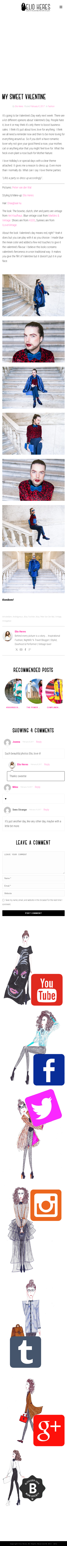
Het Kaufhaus (15, 215)
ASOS (32, 220)
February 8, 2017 (38, 106)
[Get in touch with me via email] (21, 649)
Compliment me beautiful (54, 707)
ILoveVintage (9, 225)
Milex (15, 787)
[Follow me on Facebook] (25, 649)
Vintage (58, 617)
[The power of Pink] (37, 691)
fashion (31, 617)
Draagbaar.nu (14, 203)
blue (25, 617)
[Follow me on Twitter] (16, 649)
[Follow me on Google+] (30, 649)
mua (37, 617)
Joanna (16, 741)
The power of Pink (34, 707)
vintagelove (6, 621)
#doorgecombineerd (14, 707)
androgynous (18, 617)
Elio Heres (19, 106)
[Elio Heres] (33, 7)
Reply (39, 741)
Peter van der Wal (21, 187)
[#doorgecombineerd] (17, 691)
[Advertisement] (33, 52)
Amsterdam (7, 617)
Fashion (51, 106)
